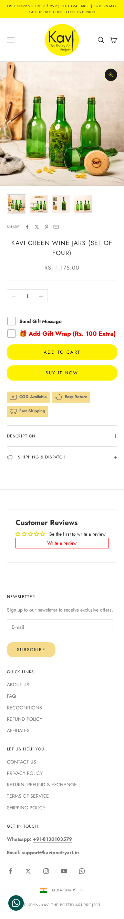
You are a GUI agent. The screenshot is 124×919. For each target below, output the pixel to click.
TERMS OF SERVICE (28, 795)
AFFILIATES (18, 730)
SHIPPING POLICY (26, 807)
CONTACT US (21, 761)
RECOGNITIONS (24, 707)
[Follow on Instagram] (46, 871)
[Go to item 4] (82, 203)
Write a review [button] (62, 542)
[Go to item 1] (16, 203)
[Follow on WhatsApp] (82, 871)
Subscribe (31, 649)
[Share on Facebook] (27, 227)
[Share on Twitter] (37, 227)
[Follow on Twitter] (28, 871)
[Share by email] (56, 227)
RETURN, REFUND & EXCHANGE (42, 784)
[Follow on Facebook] (10, 871)
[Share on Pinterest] (46, 227)
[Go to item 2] (38, 203)
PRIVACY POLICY (25, 773)
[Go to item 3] (60, 203)
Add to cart (62, 352)
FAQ (11, 696)
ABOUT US (18, 684)
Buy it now (61, 373)
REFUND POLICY (24, 719)
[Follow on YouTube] (64, 871)
